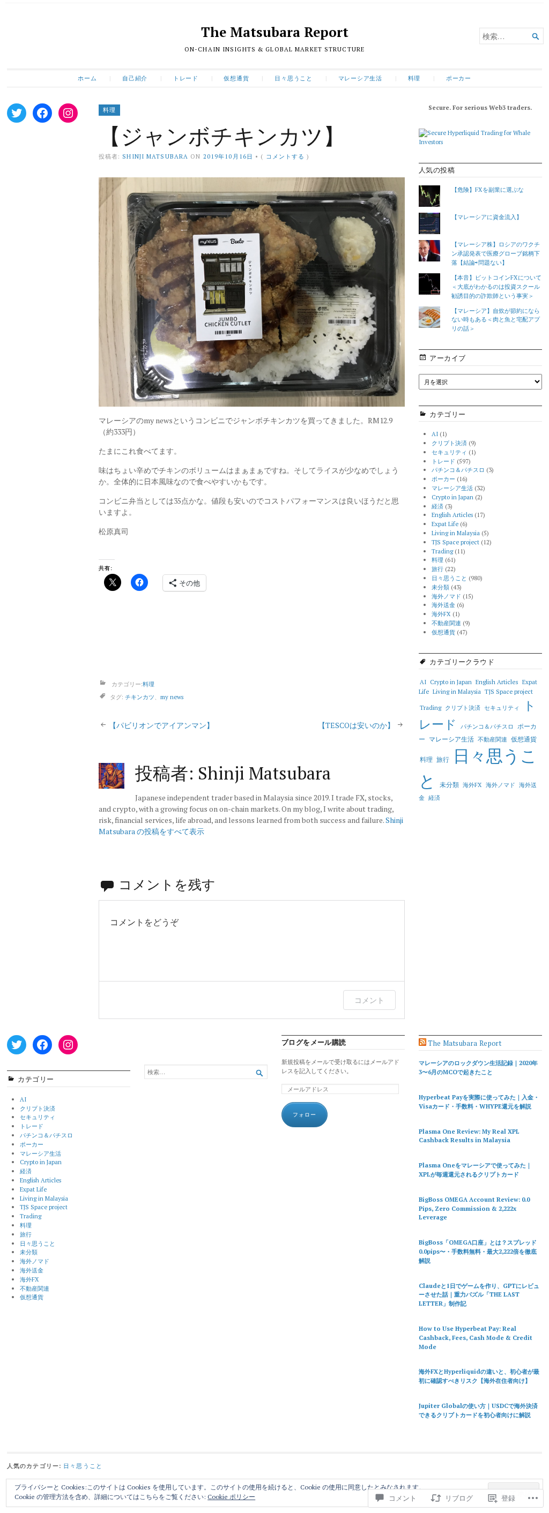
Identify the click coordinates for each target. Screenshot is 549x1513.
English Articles (452, 515)
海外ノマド (446, 596)
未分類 (440, 587)
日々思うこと (293, 78)
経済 (437, 506)
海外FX (441, 614)
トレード (185, 78)
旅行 (437, 569)
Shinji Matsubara (155, 156)
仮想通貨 (236, 78)
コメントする (285, 156)
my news (171, 697)
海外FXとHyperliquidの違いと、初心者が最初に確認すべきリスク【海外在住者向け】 (479, 1375)
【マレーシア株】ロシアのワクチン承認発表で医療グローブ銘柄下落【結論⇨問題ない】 (495, 253)
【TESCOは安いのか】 (356, 725)
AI (435, 434)
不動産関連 (446, 623)
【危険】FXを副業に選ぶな (487, 189)
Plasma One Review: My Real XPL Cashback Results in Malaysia (469, 1135)
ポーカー (458, 78)
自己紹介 (134, 78)
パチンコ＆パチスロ (458, 470)
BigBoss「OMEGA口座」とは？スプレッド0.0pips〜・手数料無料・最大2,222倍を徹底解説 (478, 1251)
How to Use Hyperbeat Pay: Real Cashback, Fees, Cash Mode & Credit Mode (475, 1337)
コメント (369, 1000)
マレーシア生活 (360, 78)
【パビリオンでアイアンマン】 (161, 725)
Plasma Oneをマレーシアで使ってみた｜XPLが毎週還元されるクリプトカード (475, 1169)
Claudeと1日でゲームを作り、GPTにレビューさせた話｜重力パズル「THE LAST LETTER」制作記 (479, 1295)
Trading (442, 551)
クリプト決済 (449, 443)
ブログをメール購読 (313, 1042)
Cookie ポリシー (231, 1497)
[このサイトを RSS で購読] (422, 1043)
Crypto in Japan (452, 497)
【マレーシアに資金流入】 (486, 217)
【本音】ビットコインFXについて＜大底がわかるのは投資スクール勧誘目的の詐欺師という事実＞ (496, 286)
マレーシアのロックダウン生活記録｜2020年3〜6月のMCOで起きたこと (478, 1067)
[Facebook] (42, 113)
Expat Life (445, 524)
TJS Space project (455, 542)
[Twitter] (16, 113)
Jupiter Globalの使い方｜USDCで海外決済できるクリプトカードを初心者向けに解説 (478, 1410)
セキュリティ (449, 452)
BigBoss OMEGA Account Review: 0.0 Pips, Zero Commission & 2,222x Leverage (474, 1208)
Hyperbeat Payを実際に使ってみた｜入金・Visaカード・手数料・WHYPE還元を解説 (479, 1101)
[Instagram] (68, 113)
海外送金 (443, 605)
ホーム (87, 78)
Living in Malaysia (456, 533)
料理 (414, 78)
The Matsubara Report (274, 32)
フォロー (304, 1114)
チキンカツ (139, 697)
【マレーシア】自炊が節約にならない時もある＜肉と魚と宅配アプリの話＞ (495, 319)
